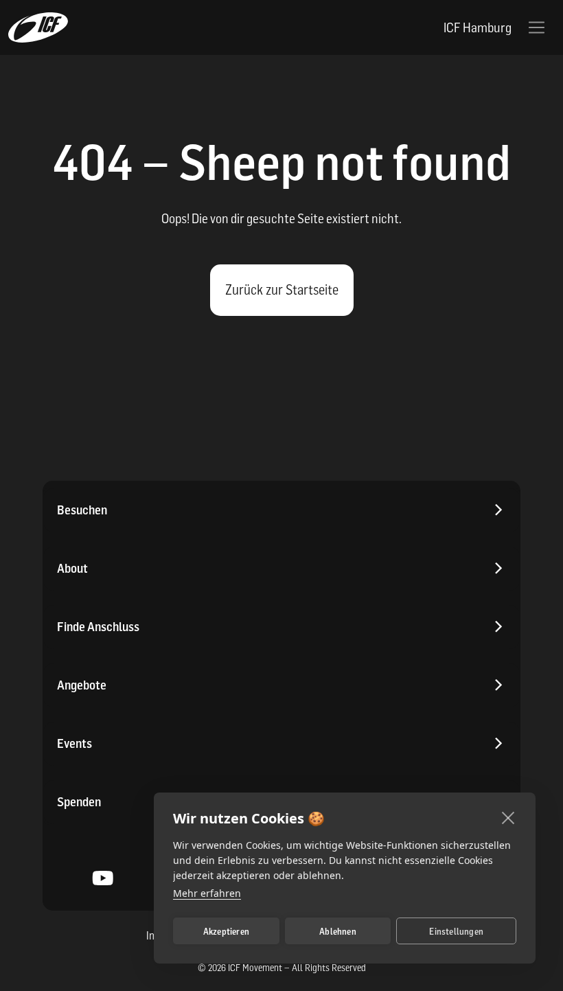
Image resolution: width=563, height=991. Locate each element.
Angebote (81, 685)
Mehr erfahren (207, 893)
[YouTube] (103, 880)
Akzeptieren (226, 931)
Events (74, 743)
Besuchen (82, 510)
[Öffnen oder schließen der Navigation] (536, 27)
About (72, 568)
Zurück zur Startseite (281, 290)
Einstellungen (456, 931)
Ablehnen (337, 931)
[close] (508, 817)
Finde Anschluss (98, 626)
